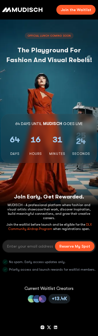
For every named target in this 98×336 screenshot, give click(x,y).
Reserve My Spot (74, 246)
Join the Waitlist (76, 10)
